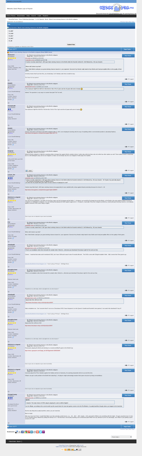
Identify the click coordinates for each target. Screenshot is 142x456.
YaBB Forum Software (62, 446)
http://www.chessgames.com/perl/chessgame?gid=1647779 (41, 133)
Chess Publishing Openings (26, 19)
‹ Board (18, 441)
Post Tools (128, 55)
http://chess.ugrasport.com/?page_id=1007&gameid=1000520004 (42, 350)
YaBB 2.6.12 (79, 445)
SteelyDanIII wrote (30, 86)
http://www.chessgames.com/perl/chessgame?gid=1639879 (41, 189)
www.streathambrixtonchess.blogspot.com (36, 263)
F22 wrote (28, 58)
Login (24, 8)
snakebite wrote (30, 60)
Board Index (21, 16)
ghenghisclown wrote (30, 248)
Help (28, 16)
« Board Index (12, 441)
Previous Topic (124, 21)
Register (30, 8)
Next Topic (131, 21)
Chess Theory (11, 16)
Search (33, 16)
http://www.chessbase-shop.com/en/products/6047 (39, 302)
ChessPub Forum (13, 19)
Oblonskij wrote (29, 398)
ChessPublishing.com (115, 13)
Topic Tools (127, 49)
